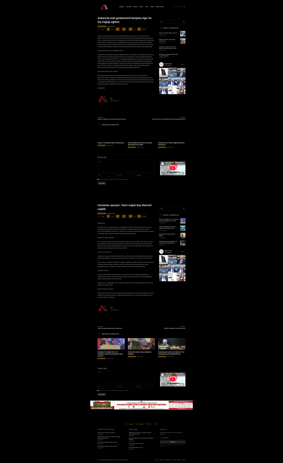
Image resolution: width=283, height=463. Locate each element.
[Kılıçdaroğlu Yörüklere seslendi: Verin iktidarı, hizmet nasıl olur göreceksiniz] (182, 48)
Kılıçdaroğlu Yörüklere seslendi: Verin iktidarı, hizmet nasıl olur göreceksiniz (167, 47)
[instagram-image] (163, 72)
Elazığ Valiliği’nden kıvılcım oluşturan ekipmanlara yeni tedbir (140, 144)
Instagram (141, 424)
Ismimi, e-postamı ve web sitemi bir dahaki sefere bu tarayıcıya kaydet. (114, 179)
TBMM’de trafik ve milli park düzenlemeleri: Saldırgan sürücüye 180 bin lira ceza (109, 437)
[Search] (183, 21)
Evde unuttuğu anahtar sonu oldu (136, 447)
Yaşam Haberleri (102, 26)
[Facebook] (175, 6)
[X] (181, 6)
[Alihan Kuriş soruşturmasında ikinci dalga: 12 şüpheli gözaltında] (182, 56)
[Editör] (103, 99)
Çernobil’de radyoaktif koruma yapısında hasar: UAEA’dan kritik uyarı (141, 438)
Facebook (131, 424)
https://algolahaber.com (114, 100)
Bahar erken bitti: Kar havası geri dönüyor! (106, 432)
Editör (111, 98)
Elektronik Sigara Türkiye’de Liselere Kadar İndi (107, 446)
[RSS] (147, 424)
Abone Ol (173, 442)
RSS (150, 424)
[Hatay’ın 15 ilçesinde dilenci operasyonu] (182, 33)
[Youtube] (184, 6)
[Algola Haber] (106, 6)
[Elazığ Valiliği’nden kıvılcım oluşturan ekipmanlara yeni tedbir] (141, 134)
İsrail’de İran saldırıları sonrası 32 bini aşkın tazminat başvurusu (112, 119)
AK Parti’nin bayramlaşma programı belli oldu (107, 442)
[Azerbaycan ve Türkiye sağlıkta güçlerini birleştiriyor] (171, 134)
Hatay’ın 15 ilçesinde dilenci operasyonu (168, 33)
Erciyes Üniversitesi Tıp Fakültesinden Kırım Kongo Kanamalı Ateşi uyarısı (168, 119)
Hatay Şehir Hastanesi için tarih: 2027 (137, 443)
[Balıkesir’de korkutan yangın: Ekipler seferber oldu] (182, 41)
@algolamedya (168, 63)
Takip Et (182, 64)
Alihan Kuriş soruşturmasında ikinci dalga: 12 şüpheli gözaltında (168, 55)
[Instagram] (178, 6)
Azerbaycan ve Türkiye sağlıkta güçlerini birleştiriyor (171, 144)
